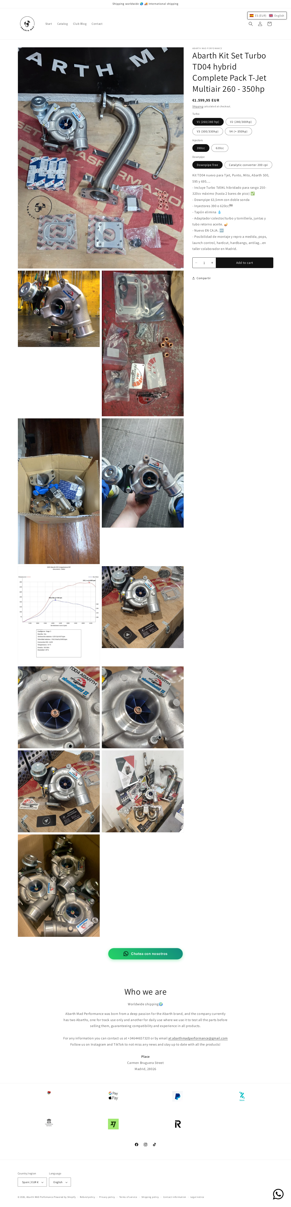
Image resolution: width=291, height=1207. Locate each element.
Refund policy (87, 1197)
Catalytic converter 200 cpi (248, 165)
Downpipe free (207, 165)
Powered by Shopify (65, 1197)
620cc (220, 148)
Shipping (197, 106)
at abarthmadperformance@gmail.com (198, 1038)
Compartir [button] (204, 278)
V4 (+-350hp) (238, 131)
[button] (250, 24)
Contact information (174, 1197)
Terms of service (128, 1197)
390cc (201, 148)
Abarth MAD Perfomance (39, 1197)
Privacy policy (107, 1197)
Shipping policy (150, 1197)
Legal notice (197, 1197)
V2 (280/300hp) (241, 122)
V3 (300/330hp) (208, 131)
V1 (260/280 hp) (208, 122)
